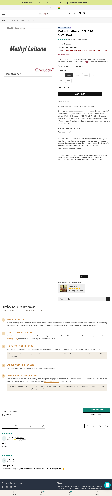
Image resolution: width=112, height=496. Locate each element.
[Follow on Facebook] (3, 487)
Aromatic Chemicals (69, 47)
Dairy (86, 50)
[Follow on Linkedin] (11, 487)
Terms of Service (63, 486)
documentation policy (52, 381)
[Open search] (87, 426)
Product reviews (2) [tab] (10, 426)
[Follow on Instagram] (7, 487)
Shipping (87, 62)
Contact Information (64, 488)
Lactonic (92, 50)
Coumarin (73, 50)
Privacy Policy (75, 486)
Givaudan (67, 44)
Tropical (104, 50)
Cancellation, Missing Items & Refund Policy (87, 488)
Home (4, 20)
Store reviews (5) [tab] (25, 426)
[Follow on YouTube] (15, 487)
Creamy (80, 50)
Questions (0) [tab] (39, 426)
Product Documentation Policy (92, 486)
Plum (98, 50)
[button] (63, 39)
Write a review (97, 410)
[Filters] (93, 426)
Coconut (65, 50)
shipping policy (12, 339)
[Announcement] (56, 2)
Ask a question (97, 414)
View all (84, 277)
